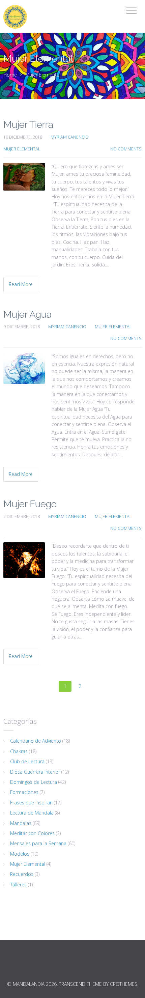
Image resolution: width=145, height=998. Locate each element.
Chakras (19, 751)
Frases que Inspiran (31, 802)
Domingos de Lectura (33, 782)
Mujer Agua (27, 314)
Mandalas (20, 823)
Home (10, 75)
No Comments (126, 149)
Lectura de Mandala (32, 812)
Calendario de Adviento (35, 741)
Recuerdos (21, 874)
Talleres (18, 884)
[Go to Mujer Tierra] (24, 177)
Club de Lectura (27, 761)
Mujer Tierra (28, 124)
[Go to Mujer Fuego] (24, 560)
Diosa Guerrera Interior (35, 772)
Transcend (72, 984)
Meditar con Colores (32, 833)
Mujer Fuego (30, 504)
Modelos (19, 854)
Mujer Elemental (42, 75)
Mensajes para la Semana (38, 843)
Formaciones (24, 792)
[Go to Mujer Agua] (24, 368)
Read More (21, 284)
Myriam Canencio (70, 137)
